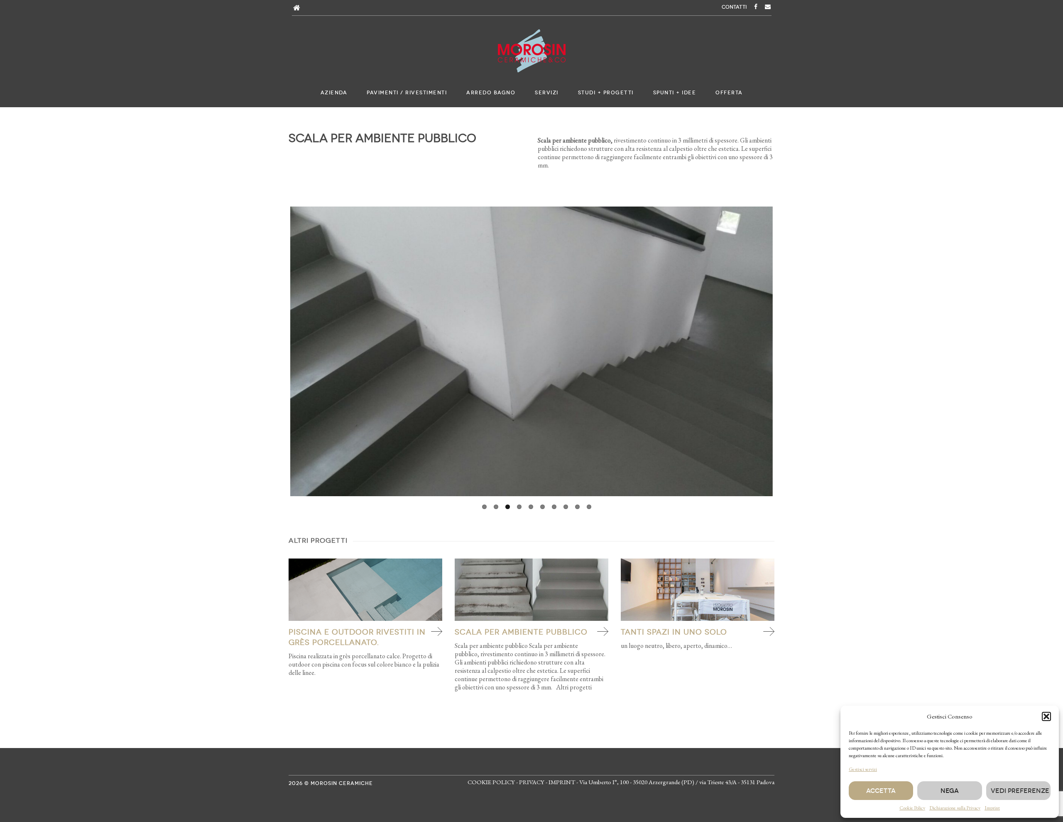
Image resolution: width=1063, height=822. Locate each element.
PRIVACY (531, 782)
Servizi (546, 93)
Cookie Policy (912, 808)
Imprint (992, 808)
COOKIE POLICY (491, 782)
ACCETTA (881, 791)
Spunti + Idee (674, 93)
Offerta (729, 93)
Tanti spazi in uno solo (674, 632)
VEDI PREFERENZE (1020, 791)
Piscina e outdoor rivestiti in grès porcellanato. (357, 637)
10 (589, 507)
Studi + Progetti (606, 93)
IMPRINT (562, 782)
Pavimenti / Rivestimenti (407, 93)
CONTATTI (734, 7)
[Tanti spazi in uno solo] (697, 590)
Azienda (334, 93)
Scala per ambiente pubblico (521, 632)
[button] (1046, 716)
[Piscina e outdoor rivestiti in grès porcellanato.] (365, 590)
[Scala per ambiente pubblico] (531, 590)
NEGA (950, 791)
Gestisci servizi (863, 769)
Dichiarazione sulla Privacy (954, 808)
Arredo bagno (490, 93)
